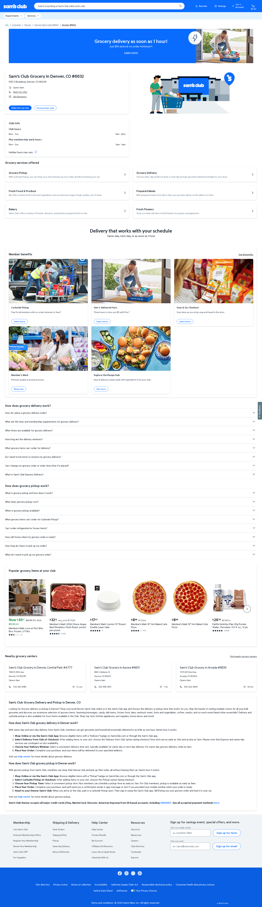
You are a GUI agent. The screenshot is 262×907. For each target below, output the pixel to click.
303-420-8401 (191, 686)
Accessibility (101, 884)
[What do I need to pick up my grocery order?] (254, 554)
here (216, 802)
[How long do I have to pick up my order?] (254, 545)
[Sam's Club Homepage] (15, 6)
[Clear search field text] (173, 6)
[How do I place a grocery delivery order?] (254, 412)
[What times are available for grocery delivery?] (254, 430)
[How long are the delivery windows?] (254, 439)
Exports (134, 857)
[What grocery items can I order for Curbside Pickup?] (254, 519)
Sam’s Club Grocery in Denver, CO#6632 (46, 76)
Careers (134, 840)
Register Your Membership (25, 840)
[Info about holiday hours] (35, 151)
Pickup (56, 840)
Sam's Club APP (20, 851)
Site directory (43, 884)
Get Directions (20, 96)
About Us (135, 829)
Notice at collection (81, 884)
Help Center (97, 829)
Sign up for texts (227, 833)
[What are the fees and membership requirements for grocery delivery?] (254, 421)
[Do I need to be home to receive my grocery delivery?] (254, 456)
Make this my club (20, 107)
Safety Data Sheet (103, 890)
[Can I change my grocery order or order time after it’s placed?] (254, 465)
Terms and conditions (102, 902)
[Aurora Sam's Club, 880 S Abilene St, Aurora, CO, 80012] (131, 677)
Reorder (203, 6)
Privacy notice (60, 884)
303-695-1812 (105, 686)
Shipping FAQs (60, 835)
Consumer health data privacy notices (195, 884)
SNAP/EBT (165, 802)
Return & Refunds (61, 851)
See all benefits (246, 254)
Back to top (223, 903)
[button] (238, 6)
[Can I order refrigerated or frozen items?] (254, 528)
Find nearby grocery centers (243, 656)
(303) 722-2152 (20, 92)
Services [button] (31, 15)
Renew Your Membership (25, 846)
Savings (222, 6)
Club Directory (137, 846)
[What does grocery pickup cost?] (254, 501)
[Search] (180, 6)
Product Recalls (99, 835)
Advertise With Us (100, 857)
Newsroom (136, 835)
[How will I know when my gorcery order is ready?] (254, 536)
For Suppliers (19, 857)
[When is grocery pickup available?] (254, 510)
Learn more (131, 52)
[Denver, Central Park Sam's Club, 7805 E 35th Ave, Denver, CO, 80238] (45, 677)
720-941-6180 (19, 686)
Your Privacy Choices (146, 890)
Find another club (45, 108)
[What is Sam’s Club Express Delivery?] (254, 474)
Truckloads (136, 851)
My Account (97, 840)
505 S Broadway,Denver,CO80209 (27, 81)
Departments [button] (12, 15)
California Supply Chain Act (124, 884)
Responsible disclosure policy (157, 884)
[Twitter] (133, 873)
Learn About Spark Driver (104, 851)
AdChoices (121, 890)
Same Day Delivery (61, 846)
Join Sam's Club (20, 829)
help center (24, 756)
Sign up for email (226, 846)
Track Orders (59, 829)
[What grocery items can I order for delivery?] (254, 447)
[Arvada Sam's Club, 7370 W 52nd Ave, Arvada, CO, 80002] (216, 677)
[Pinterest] (140, 873)
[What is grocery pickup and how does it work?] (254, 492)
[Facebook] (120, 873)
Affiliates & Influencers (102, 846)
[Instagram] (126, 873)
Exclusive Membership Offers (27, 835)
